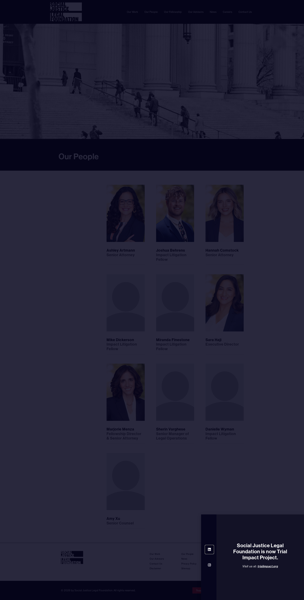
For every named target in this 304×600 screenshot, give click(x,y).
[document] (152, 300)
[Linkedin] (209, 549)
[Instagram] (209, 565)
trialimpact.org (268, 566)
